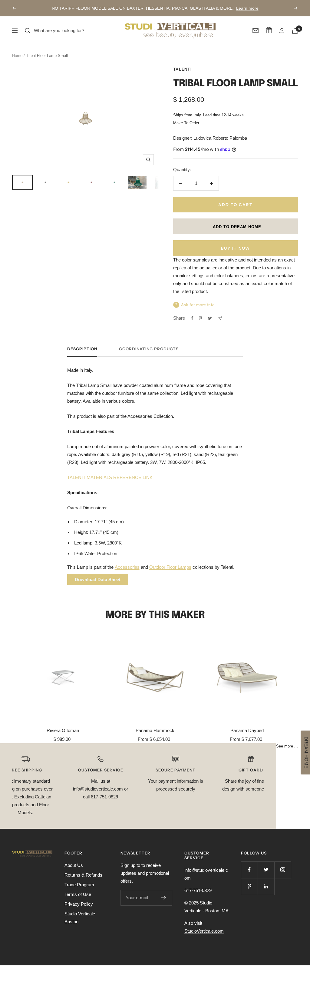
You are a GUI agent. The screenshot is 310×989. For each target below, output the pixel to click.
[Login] (282, 30)
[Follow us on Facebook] (249, 869)
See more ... (287, 746)
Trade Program (79, 884)
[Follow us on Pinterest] (249, 886)
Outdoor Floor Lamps (170, 567)
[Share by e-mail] (220, 318)
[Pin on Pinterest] (200, 318)
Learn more (247, 8)
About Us (73, 865)
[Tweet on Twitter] (210, 318)
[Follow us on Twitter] (266, 869)
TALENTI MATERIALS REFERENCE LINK (110, 477)
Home (17, 55)
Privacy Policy (78, 904)
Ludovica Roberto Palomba (220, 138)
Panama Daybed (247, 730)
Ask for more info (198, 304)
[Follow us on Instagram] (282, 869)
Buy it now (235, 248)
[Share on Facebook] (192, 318)
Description (82, 348)
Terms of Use (77, 894)
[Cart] (295, 31)
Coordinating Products (149, 348)
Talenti (182, 69)
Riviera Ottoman (63, 730)
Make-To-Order (186, 123)
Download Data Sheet (97, 579)
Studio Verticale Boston (79, 917)
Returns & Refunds (83, 874)
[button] (235, 226)
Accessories (127, 567)
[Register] (163, 898)
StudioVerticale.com (204, 931)
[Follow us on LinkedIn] (266, 886)
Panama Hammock (155, 730)
